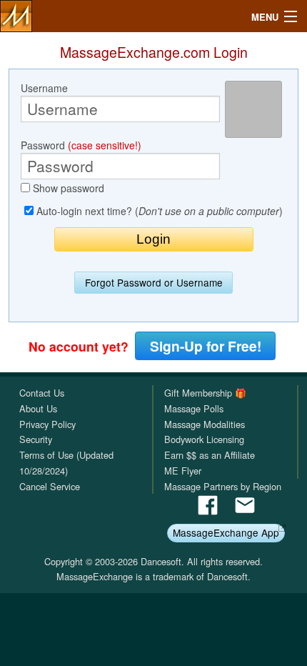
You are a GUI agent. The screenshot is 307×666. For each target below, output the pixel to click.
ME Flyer (182, 470)
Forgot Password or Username (154, 282)
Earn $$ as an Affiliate (209, 455)
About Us (38, 408)
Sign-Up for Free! (205, 346)
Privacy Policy (47, 424)
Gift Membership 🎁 (205, 392)
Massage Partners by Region (222, 486)
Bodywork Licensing (204, 439)
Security (35, 439)
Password (81, 145)
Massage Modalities (204, 424)
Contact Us (41, 392)
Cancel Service (49, 486)
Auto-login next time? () (158, 211)
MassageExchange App (226, 532)
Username (44, 88)
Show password (67, 188)
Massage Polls (193, 408)
